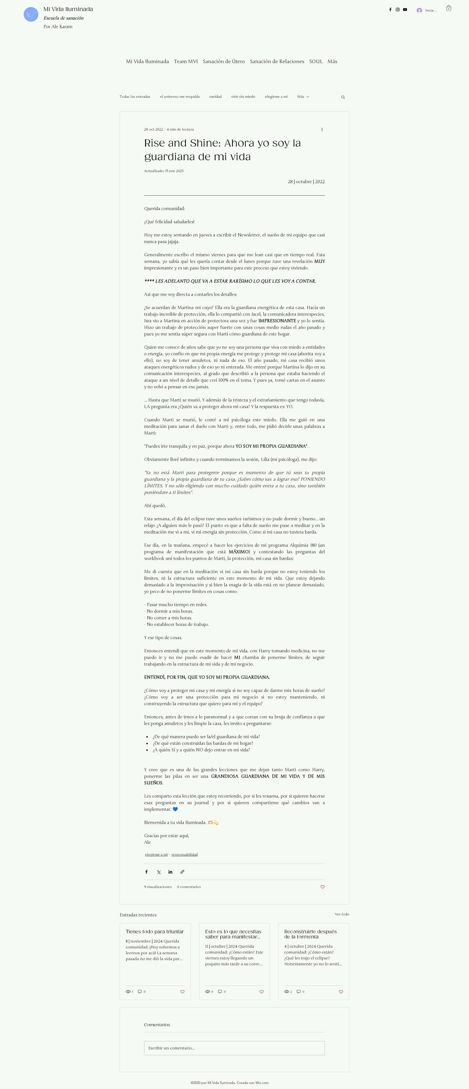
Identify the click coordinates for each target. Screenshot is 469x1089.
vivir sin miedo (243, 97)
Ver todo (342, 914)
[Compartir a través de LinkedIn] (170, 871)
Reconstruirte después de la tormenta (310, 934)
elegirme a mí (276, 97)
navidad (215, 97)
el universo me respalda (180, 97)
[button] (448, 8)
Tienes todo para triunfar (155, 931)
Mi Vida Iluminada (68, 9)
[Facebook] (390, 9)
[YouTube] (405, 9)
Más (300, 97)
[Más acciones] (322, 129)
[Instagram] (397, 9)
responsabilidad (184, 855)
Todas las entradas (135, 97)
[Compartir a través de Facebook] (146, 871)
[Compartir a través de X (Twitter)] (158, 871)
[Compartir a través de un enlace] (182, 871)
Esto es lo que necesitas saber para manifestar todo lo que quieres (233, 934)
